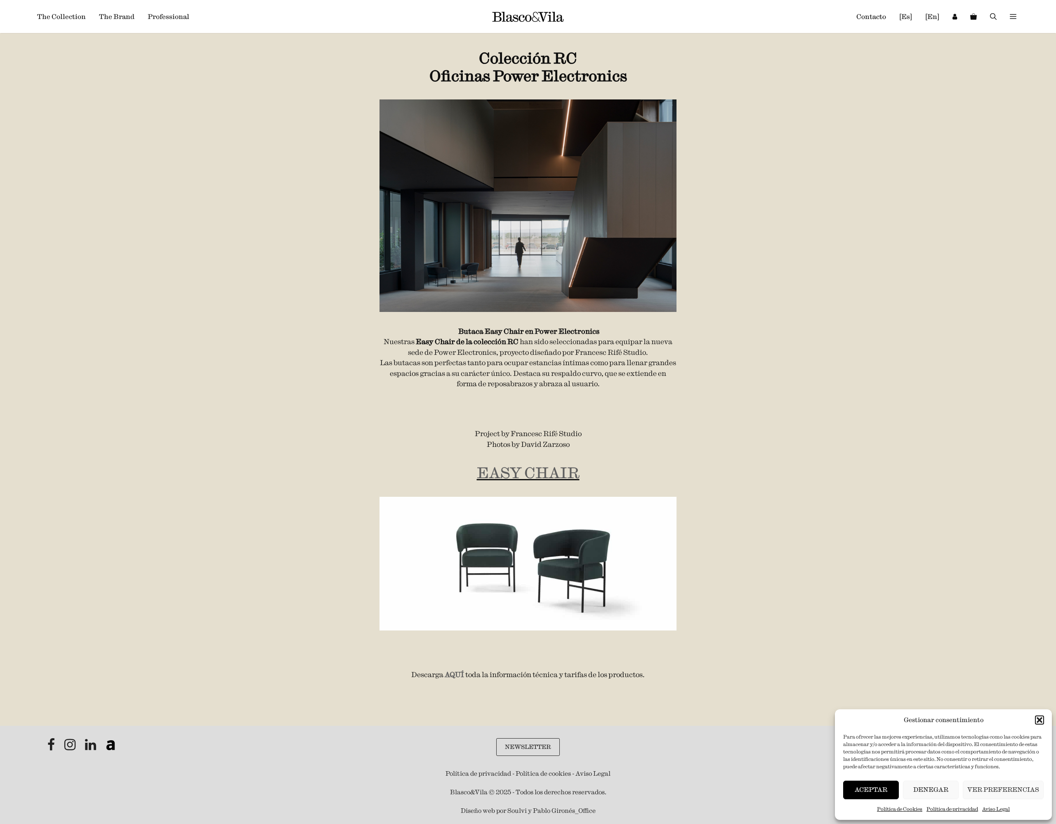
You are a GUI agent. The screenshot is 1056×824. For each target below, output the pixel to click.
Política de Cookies (899, 809)
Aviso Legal (996, 809)
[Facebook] (51, 747)
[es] (905, 16)
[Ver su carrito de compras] (973, 16)
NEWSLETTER (528, 747)
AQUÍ (454, 674)
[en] (932, 16)
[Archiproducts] (110, 747)
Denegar (930, 789)
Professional (168, 16)
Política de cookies (543, 773)
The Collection (61, 16)
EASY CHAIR (528, 472)
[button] (1039, 720)
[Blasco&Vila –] (528, 16)
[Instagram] (70, 747)
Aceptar (871, 789)
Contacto (871, 16)
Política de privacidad (952, 809)
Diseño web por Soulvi (494, 811)
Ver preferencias (1003, 789)
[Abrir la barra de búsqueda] (993, 16)
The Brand (116, 16)
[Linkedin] (91, 747)
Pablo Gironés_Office (564, 811)
